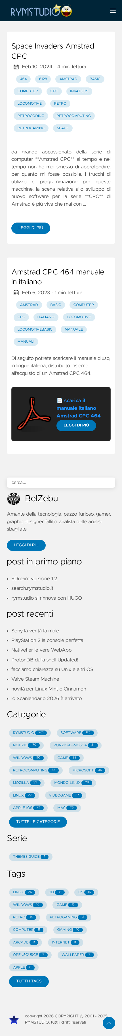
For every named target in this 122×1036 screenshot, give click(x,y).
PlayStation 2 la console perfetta (47, 640)
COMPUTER (26, 930)
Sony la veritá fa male (35, 631)
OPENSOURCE (29, 955)
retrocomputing (73, 116)
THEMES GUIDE (29, 857)
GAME (67, 758)
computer (28, 91)
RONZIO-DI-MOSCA (74, 745)
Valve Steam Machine (35, 679)
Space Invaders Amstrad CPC (52, 51)
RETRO (23, 917)
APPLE (22, 967)
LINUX (22, 795)
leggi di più (30, 228)
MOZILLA (25, 783)
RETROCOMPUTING (34, 770)
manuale (74, 329)
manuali (26, 342)
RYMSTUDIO (28, 733)
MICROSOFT (87, 770)
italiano (45, 317)
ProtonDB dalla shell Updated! (44, 660)
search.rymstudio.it (32, 588)
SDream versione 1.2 (34, 578)
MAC (65, 808)
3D (55, 892)
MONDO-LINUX (71, 783)
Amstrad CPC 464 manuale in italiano (57, 277)
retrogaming (31, 128)
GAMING (68, 930)
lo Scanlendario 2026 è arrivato (46, 698)
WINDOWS (26, 758)
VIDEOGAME (64, 795)
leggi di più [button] (26, 545)
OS (84, 892)
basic (95, 79)
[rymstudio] (54, 10)
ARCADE (24, 942)
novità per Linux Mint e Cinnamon (48, 689)
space (63, 128)
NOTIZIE (24, 745)
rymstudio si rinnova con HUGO (46, 598)
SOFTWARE (76, 733)
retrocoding (31, 116)
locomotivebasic (35, 329)
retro (60, 103)
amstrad (68, 79)
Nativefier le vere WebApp (41, 650)
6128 (43, 79)
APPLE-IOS (26, 808)
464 (23, 79)
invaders (79, 91)
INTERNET (64, 942)
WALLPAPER (76, 955)
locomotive (30, 103)
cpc (54, 91)
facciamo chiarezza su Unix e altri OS (52, 669)
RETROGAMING (67, 917)
